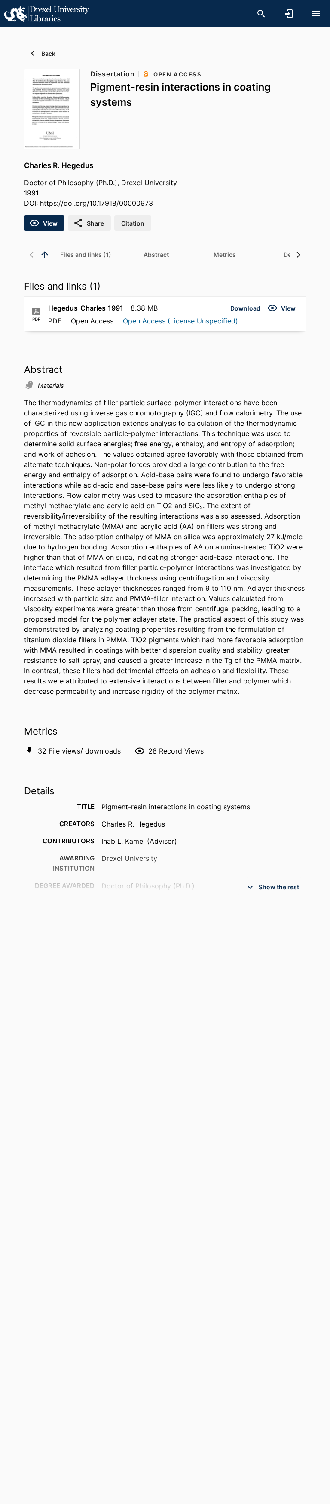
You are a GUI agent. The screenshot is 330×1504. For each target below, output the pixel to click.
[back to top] (45, 255)
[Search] (261, 13)
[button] (245, 308)
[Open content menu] (316, 13)
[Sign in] (288, 13)
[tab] (86, 254)
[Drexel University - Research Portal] (46, 13)
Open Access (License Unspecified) (180, 321)
